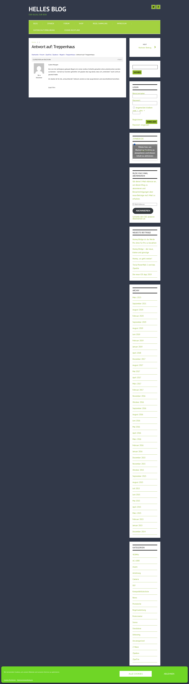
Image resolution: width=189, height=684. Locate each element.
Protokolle (137, 604)
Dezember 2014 (139, 531)
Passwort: (137, 100)
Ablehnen (169, 674)
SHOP (81, 23)
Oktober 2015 (138, 470)
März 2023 (137, 297)
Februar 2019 (138, 340)
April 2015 (137, 507)
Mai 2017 (136, 371)
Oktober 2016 (138, 402)
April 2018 (137, 353)
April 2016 (137, 433)
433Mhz (136, 554)
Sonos (135, 622)
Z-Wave (136, 647)
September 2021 (139, 303)
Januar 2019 (137, 346)
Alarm (135, 567)
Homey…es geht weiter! (142, 258)
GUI (134, 585)
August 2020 (138, 309)
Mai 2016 (136, 427)
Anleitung (137, 573)
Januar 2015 (137, 525)
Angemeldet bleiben (144, 108)
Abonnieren (143, 211)
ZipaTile (136, 659)
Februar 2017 (138, 390)
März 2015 (137, 513)
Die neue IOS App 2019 (142, 274)
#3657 (120, 59)
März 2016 (137, 439)
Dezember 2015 (139, 457)
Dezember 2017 (139, 359)
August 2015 (138, 482)
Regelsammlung (139, 610)
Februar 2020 (138, 316)
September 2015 (139, 476)
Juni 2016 (136, 420)
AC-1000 (136, 560)
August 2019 (138, 328)
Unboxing (136, 634)
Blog (35, 23)
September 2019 (139, 322)
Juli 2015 (136, 488)
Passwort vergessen (141, 125)
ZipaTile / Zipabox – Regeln (55, 55)
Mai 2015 (136, 501)
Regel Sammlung (100, 23)
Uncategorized (139, 641)
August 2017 (138, 365)
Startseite (35, 55)
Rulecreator (137, 616)
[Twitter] (153, 7)
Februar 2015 (138, 519)
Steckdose (137, 628)
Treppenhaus (70, 55)
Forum (66, 23)
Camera (136, 579)
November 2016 (139, 396)
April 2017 (137, 377)
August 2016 (138, 414)
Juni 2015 (136, 494)
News (135, 597)
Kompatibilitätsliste (141, 591)
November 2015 (139, 464)
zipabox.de (138, 138)
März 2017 (137, 383)
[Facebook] (158, 7)
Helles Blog (47, 9)
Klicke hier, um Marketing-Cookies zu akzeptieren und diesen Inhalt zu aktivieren (145, 151)
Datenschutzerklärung (25, 680)
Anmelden (151, 122)
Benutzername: (139, 93)
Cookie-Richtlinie (10, 680)
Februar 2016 (138, 445)
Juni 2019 (136, 334)
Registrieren (137, 120)
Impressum (122, 23)
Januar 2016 (137, 451)
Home (34, 42)
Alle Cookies (136, 674)
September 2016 (139, 408)
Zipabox (50, 23)
